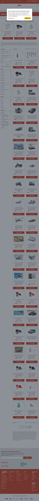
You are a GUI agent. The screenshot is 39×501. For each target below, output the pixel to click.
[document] (19, 15)
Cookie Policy (14, 16)
